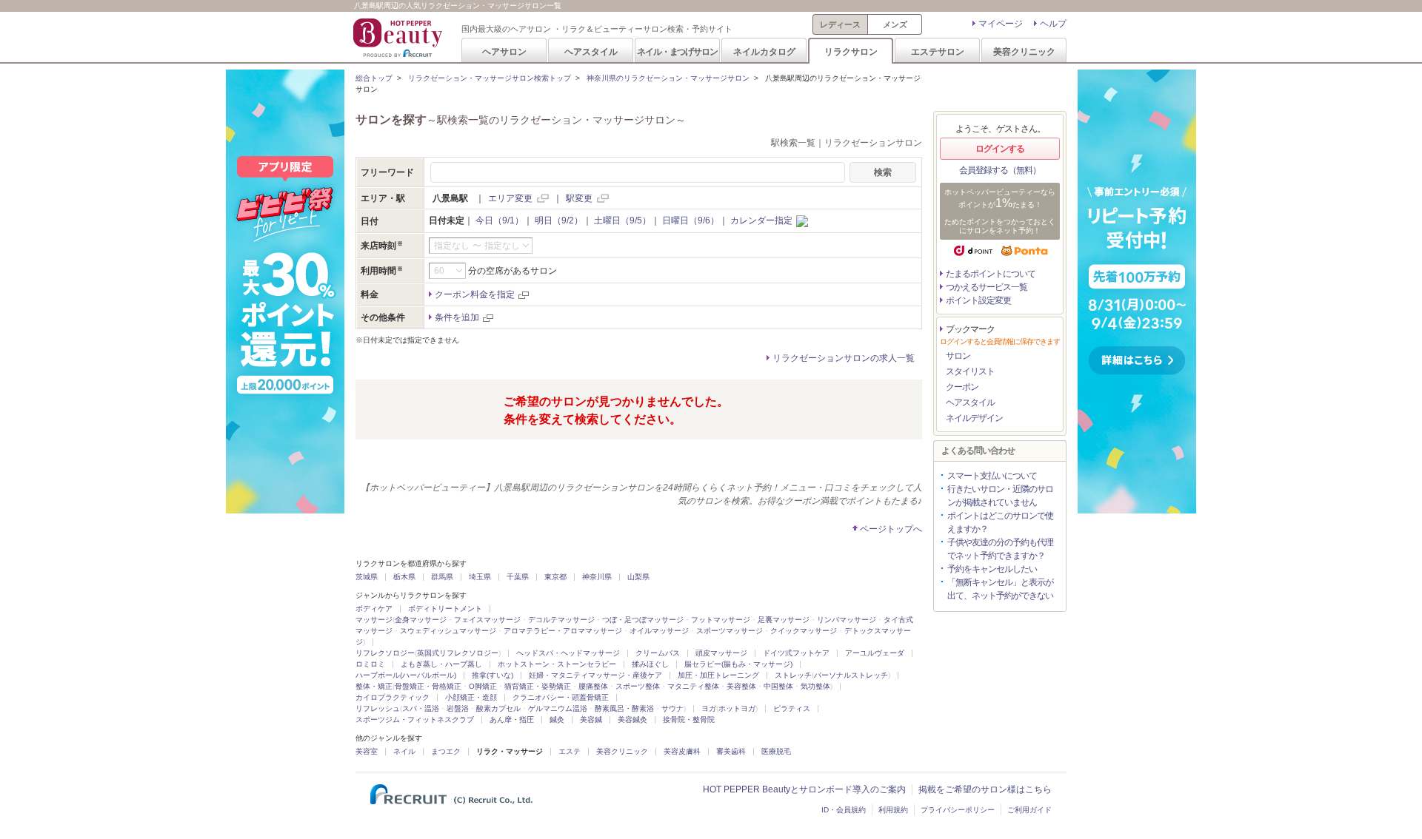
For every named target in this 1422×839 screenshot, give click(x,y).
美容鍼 (591, 719)
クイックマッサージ (803, 631)
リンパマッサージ (846, 620)
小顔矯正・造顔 (471, 697)
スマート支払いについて (992, 476)
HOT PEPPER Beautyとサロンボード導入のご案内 (804, 789)
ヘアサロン (504, 51)
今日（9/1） (499, 220)
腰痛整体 (593, 686)
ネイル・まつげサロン (677, 51)
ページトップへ (891, 529)
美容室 (367, 751)
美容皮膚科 (682, 751)
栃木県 (404, 577)
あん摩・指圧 (512, 719)
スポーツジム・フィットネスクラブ (415, 719)
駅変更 (579, 198)
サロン (958, 356)
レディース (840, 24)
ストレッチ (793, 675)
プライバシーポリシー (958, 810)
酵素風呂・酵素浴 (624, 708)
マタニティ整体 (693, 686)
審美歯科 (731, 751)
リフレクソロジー (385, 653)
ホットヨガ (736, 708)
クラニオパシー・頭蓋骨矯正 (561, 697)
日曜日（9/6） (690, 220)
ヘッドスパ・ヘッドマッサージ (568, 653)
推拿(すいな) (492, 675)
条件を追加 (457, 317)
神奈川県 (597, 577)
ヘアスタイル (591, 51)
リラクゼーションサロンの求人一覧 (843, 358)
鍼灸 (557, 719)
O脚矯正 (483, 686)
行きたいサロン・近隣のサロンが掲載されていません (1000, 496)
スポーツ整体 (637, 686)
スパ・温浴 (420, 708)
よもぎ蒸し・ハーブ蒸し (441, 664)
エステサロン (937, 51)
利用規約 (893, 810)
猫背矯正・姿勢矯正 (537, 686)
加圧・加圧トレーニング (718, 675)
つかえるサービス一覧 (986, 287)
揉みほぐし (650, 664)
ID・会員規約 (843, 810)
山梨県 (638, 577)
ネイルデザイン (974, 418)
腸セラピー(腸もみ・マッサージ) (738, 664)
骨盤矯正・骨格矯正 (428, 686)
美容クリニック (1024, 51)
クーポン (962, 387)
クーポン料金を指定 (475, 294)
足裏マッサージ (784, 620)
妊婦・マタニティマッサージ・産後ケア (595, 675)
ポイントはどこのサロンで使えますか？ (1000, 522)
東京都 (555, 577)
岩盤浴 (458, 708)
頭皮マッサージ (721, 653)
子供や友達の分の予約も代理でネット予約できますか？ (1000, 549)
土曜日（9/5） (622, 220)
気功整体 (815, 686)
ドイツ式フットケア (796, 653)
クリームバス (657, 653)
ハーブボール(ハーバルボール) (406, 675)
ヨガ (708, 708)
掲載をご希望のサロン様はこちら (985, 789)
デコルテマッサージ (561, 620)
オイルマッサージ (659, 631)
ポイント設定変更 (978, 300)
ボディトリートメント (445, 608)
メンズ (895, 24)
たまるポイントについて (990, 274)
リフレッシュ (378, 708)
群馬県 (442, 577)
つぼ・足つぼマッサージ (643, 620)
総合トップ (374, 78)
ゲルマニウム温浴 (557, 708)
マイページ (1000, 23)
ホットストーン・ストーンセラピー (557, 664)
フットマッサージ (720, 620)
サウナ (672, 708)
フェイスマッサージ (487, 620)
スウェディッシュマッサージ (448, 631)
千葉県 (518, 577)
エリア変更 (510, 198)
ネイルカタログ (764, 51)
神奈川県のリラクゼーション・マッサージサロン (668, 78)
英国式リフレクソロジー (457, 653)
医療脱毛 (776, 751)
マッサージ (374, 620)
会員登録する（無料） (1000, 170)
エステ (569, 751)
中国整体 (778, 686)
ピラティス (791, 708)
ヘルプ (1053, 23)
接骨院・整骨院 (689, 719)
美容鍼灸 (632, 719)
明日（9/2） (559, 220)
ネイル (404, 751)
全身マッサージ (421, 620)
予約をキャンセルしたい (992, 569)
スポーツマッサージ (729, 631)
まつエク (446, 751)
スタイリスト (970, 371)
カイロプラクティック (393, 697)
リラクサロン (851, 51)
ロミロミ (370, 664)
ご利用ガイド (1029, 810)
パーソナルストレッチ (851, 675)
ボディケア (374, 608)
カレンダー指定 (761, 220)
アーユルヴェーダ (874, 653)
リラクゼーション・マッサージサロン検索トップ (489, 78)
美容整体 (741, 686)
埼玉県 (480, 577)
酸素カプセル (498, 708)
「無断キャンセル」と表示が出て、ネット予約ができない (1000, 589)
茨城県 (367, 577)
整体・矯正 (374, 686)
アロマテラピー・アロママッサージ (563, 631)
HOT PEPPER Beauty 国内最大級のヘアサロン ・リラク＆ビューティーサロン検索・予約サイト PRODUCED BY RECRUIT (399, 37)
